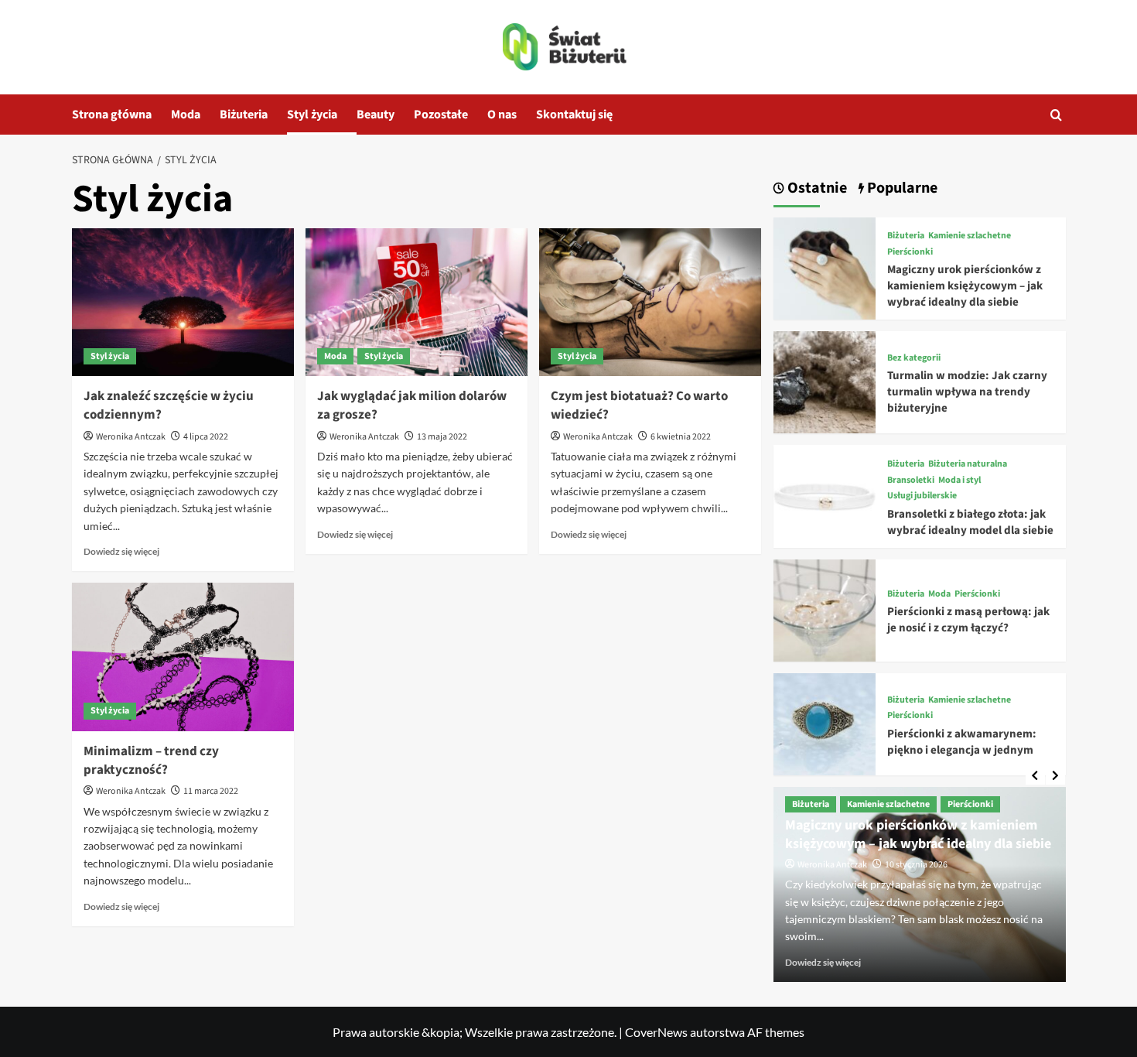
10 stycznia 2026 (916, 864)
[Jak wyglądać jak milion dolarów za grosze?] (417, 302)
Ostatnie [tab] (815, 188)
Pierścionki (910, 252)
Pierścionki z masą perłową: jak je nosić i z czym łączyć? (968, 620)
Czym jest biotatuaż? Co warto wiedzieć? (639, 405)
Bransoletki (910, 480)
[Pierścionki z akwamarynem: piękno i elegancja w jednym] (824, 722)
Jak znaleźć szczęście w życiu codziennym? (169, 405)
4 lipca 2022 (205, 436)
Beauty (375, 114)
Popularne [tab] (900, 188)
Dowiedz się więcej (121, 551)
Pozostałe (441, 114)
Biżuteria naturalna (967, 464)
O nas (502, 114)
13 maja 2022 (442, 436)
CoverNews (656, 1032)
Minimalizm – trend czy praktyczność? (151, 760)
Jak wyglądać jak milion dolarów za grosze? (412, 405)
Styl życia (312, 114)
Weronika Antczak (131, 436)
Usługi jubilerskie (922, 496)
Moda (185, 114)
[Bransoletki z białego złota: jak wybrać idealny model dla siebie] (824, 494)
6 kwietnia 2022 (680, 436)
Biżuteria (244, 114)
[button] (1056, 114)
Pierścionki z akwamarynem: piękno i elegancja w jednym (961, 742)
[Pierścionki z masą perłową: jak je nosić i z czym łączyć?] (824, 608)
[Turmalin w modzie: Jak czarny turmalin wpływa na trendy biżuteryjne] (824, 380)
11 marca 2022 (210, 791)
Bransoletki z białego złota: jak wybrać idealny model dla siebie (970, 522)
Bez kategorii (914, 358)
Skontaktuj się (574, 114)
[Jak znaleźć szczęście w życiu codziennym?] (183, 302)
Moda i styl (959, 480)
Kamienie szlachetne (969, 236)
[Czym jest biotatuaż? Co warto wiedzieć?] (650, 302)
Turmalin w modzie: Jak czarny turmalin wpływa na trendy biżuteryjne (967, 392)
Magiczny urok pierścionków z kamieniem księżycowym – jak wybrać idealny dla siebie (965, 286)
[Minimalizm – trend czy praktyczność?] (183, 657)
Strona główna (112, 114)
